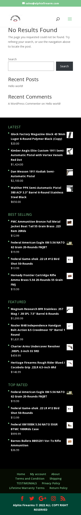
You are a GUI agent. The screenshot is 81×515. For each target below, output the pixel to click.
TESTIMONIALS (27, 483)
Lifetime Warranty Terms (26, 488)
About (55, 474)
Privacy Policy (51, 483)
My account (38, 474)
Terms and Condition (29, 478)
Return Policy (59, 488)
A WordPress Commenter (24, 103)
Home (21, 474)
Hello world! (15, 86)
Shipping (56, 478)
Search (12, 59)
